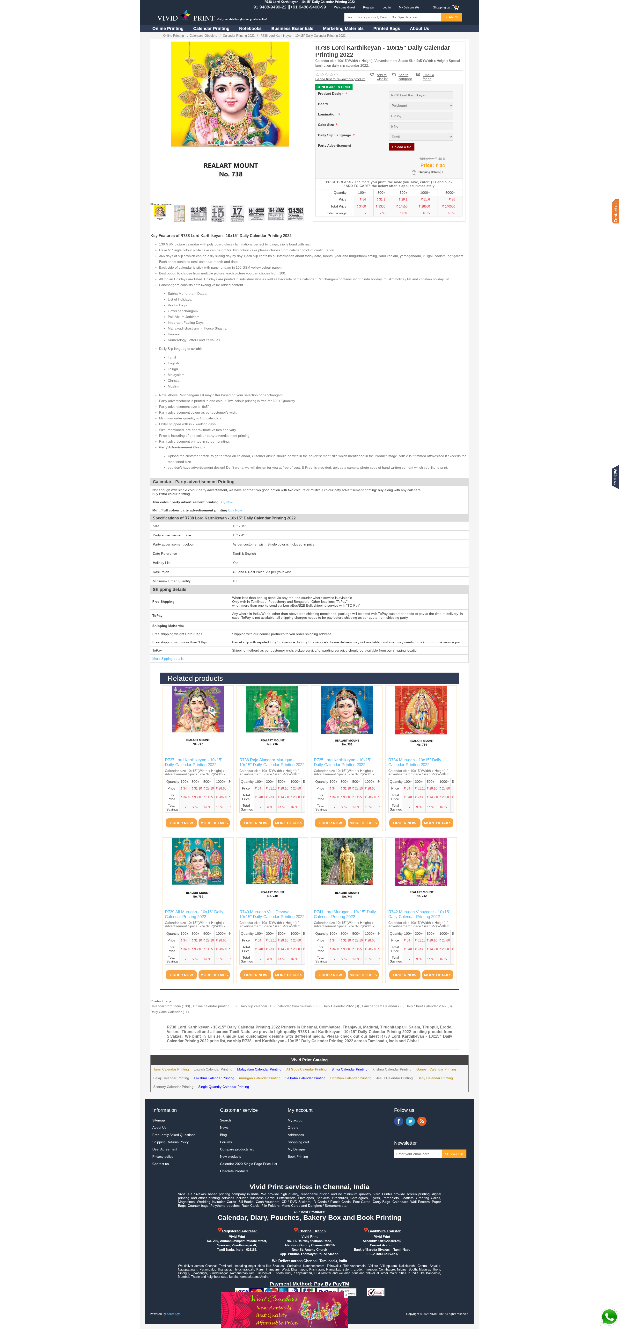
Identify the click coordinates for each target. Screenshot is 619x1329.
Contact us (160, 1164)
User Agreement (164, 1149)
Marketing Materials (343, 28)
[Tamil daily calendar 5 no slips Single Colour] (198, 213)
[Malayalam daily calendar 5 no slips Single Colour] (237, 213)
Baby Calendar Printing (435, 1078)
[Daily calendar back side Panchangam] (179, 213)
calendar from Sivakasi (295, 1006)
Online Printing (168, 28)
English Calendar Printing (213, 1069)
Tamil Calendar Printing (171, 1069)
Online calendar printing (211, 1006)
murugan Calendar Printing (259, 1078)
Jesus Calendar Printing (394, 1078)
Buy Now (226, 502)
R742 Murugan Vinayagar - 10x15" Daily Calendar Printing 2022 (419, 914)
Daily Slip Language (335, 135)
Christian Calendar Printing (350, 1078)
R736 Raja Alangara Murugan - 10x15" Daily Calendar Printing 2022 (271, 762)
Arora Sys (174, 1314)
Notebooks (250, 28)
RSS (422, 1121)
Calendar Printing (211, 28)
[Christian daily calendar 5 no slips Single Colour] (256, 213)
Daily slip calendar (253, 1006)
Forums (226, 1142)
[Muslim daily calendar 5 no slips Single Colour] (295, 213)
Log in (387, 7)
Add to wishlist (382, 77)
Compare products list (237, 1149)
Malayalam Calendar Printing (259, 1069)
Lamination (328, 114)
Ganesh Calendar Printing (436, 1069)
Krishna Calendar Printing (392, 1069)
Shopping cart (298, 1142)
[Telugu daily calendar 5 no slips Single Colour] (276, 213)
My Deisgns (297, 1149)
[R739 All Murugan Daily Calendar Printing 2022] (197, 873)
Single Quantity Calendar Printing (223, 1087)
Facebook (398, 1121)
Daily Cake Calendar (166, 1012)
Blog (223, 1135)
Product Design (331, 93)
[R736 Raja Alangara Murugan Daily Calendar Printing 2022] (272, 721)
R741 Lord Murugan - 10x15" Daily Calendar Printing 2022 (345, 914)
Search (225, 1120)
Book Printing (298, 1156)
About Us (419, 28)
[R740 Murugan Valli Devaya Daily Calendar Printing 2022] (272, 873)
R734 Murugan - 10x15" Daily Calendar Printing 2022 (414, 762)
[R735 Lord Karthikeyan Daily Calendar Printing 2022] (346, 721)
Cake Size (326, 125)
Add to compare (405, 75)
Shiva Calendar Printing (350, 1069)
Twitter (410, 1121)
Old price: (427, 159)
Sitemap (158, 1120)
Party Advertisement (334, 145)
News (224, 1127)
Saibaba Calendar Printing (305, 1078)
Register (368, 7)
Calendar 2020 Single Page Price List (248, 1164)
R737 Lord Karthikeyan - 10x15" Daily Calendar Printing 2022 (193, 762)
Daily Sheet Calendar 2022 (426, 1006)
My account (296, 1120)
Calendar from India (165, 1006)
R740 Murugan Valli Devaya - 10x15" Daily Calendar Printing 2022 (271, 914)
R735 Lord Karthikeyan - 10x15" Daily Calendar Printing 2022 (342, 762)
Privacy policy (162, 1156)
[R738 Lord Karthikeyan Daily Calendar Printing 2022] (160, 213)
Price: (427, 165)
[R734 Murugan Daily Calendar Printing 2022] (421, 721)
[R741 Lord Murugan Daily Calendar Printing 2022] (346, 873)
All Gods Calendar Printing (306, 1069)
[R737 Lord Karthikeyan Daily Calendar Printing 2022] (197, 721)
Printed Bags (386, 28)
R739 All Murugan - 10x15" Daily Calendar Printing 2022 (194, 914)
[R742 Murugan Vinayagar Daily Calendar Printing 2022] (421, 873)
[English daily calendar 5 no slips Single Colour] (218, 213)
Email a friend (428, 74)
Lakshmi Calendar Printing (214, 1078)
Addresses (296, 1135)
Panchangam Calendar (379, 1006)
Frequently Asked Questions (173, 1135)
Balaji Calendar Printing (171, 1078)
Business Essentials (292, 28)
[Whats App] (609, 1317)
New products (230, 1156)
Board (323, 104)
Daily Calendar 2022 (338, 1006)
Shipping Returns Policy (170, 1142)
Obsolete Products (234, 1171)
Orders (293, 1127)
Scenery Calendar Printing (173, 1087)
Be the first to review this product (340, 79)
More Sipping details (168, 659)
